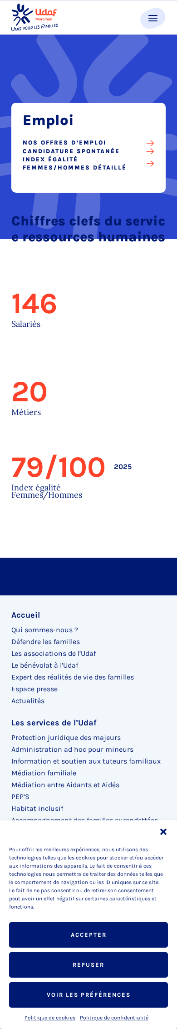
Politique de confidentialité (114, 1017)
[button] (163, 831)
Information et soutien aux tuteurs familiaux (86, 761)
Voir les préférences (89, 994)
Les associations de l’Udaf (53, 653)
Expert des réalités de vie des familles (72, 677)
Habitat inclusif (37, 808)
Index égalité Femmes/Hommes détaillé (75, 163)
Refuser (88, 964)
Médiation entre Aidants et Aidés (65, 784)
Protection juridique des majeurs (66, 737)
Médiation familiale (43, 773)
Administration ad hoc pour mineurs (72, 749)
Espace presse (34, 688)
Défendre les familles (45, 641)
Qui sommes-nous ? (44, 629)
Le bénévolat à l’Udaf (44, 665)
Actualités (27, 700)
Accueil (25, 615)
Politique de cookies (50, 1017)
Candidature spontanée (71, 151)
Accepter (89, 934)
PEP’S (20, 796)
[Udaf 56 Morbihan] (34, 17)
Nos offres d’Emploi (64, 142)
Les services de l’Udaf (54, 723)
